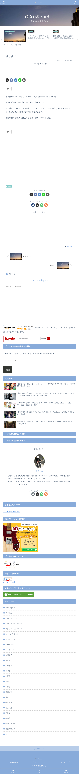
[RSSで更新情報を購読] (46, 205)
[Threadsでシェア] (30, 621)
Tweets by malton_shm (11, 512)
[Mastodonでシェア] (30, 616)
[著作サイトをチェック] (33, 205)
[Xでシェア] (7, 80)
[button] (24, 80)
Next (77, 40)
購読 (8, 370)
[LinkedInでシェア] (47, 627)
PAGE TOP (40, 749)
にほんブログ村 (9, 582)
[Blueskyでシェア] (47, 616)
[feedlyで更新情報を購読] (41, 205)
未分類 (10, 186)
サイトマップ (65, 762)
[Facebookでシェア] (11, 80)
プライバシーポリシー (39, 762)
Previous (2, 40)
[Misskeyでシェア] (65, 616)
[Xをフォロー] (37, 205)
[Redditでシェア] (47, 621)
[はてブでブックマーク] (15, 80)
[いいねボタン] (7, 88)
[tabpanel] (15, 39)
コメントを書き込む (39, 280)
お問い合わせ (13, 762)
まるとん (39, 471)
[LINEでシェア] (19, 80)
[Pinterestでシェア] (30, 627)
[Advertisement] (39, 70)
